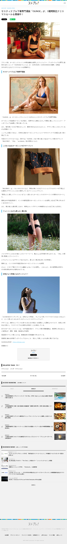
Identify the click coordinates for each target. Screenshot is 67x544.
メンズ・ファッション (16, 368)
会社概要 (7, 535)
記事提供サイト (36, 535)
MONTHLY (55, 388)
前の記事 (4, 375)
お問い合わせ (44, 535)
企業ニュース (59, 535)
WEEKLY (33, 388)
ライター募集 (52, 535)
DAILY (12, 388)
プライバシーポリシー (15, 535)
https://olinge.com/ (19, 342)
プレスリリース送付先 (26, 535)
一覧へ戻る (33, 375)
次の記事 (63, 375)
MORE (33, 485)
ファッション (5, 368)
